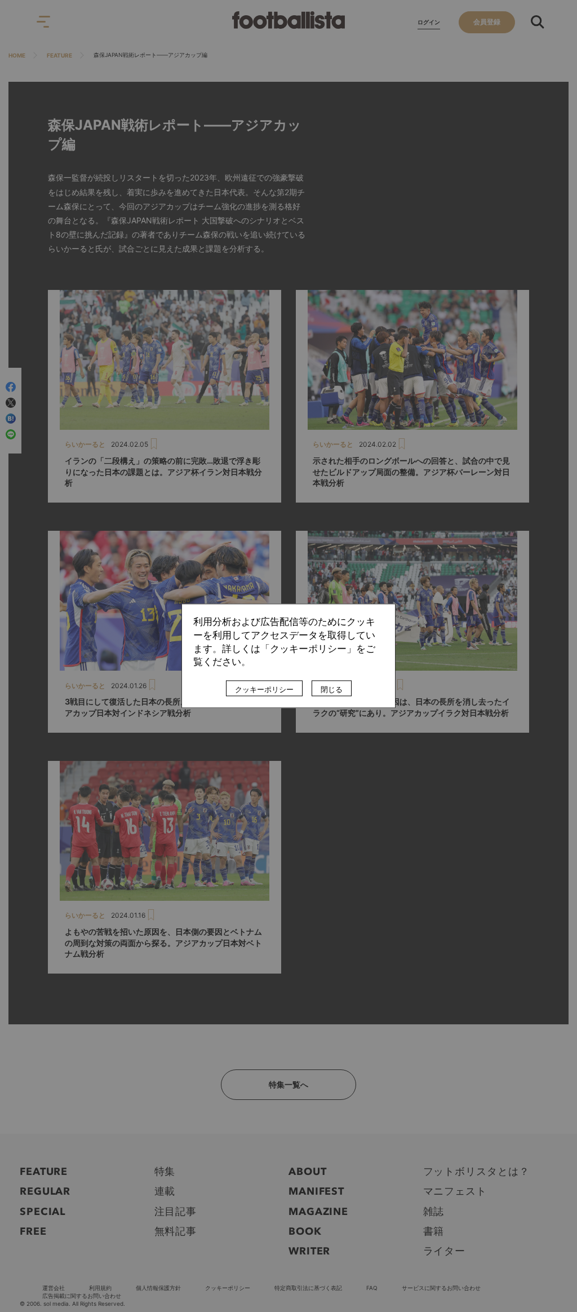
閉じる (332, 689)
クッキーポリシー (264, 689)
